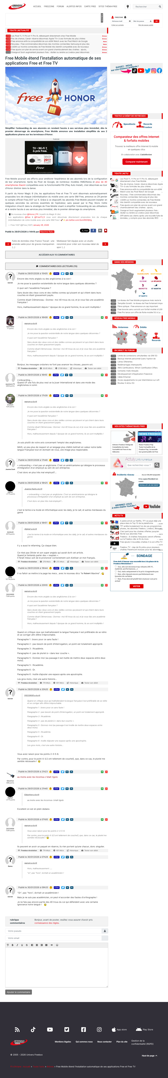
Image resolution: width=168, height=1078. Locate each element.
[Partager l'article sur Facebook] (93, 230)
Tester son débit (94, 368)
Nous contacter (104, 1041)
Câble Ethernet (124, 377)
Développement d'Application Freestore (135, 374)
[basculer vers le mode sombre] (128, 6)
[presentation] (8, 945)
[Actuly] (118, 463)
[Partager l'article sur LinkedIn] (100, 230)
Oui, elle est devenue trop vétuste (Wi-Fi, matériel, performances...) (134, 568)
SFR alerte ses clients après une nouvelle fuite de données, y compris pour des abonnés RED (141, 217)
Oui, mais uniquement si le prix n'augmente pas (138, 571)
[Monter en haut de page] (71, 273)
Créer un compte (117, 25)
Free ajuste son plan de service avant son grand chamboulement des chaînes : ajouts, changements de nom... (141, 207)
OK (156, 21)
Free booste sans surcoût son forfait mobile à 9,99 (140, 309)
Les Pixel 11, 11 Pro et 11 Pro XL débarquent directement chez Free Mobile (43, 36)
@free (27, 217)
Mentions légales (63, 1041)
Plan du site (121, 1041)
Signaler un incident (149, 485)
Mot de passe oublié (145, 25)
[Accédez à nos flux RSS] (18, 1029)
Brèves (104, 36)
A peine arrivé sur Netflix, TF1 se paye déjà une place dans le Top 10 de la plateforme (140, 522)
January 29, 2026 (41, 225)
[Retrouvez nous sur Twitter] (67, 1029)
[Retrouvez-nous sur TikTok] (33, 1029)
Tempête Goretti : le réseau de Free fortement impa (140, 303)
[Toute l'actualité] (102, 30)
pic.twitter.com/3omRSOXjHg (79, 220)
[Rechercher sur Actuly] (156, 465)
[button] (8, 945)
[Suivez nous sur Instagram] (100, 1029)
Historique (77, 368)
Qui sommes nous (84, 1041)
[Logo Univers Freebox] (17, 6)
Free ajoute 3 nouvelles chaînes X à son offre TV (141, 542)
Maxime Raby (47, 231)
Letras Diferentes (125, 362)
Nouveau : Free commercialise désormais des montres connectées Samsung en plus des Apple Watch (141, 197)
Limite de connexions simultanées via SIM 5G (137, 355)
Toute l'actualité (19, 30)
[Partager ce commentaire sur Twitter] (62, 273)
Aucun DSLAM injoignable (151, 475)
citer (56, 273)
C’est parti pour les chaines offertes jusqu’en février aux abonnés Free (139, 532)
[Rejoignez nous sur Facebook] (84, 1029)
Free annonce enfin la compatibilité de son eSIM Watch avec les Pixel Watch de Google (49, 41)
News (105, 41)
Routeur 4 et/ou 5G (126, 383)
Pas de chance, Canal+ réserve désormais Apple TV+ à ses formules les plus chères (48, 38)
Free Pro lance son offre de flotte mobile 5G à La (139, 312)
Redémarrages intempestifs (130, 365)
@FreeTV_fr (39, 217)
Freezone (119, 17)
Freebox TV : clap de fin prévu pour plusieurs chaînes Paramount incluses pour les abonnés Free (140, 549)
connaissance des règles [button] (47, 923)
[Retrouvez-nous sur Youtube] (50, 1029)
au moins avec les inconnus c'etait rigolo (37, 777)
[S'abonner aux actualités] (105, 230)
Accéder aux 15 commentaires (57, 254)
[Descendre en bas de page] (67, 273)
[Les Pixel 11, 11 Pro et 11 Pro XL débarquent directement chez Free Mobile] (114, 180)
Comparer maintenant (137, 161)
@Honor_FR (32, 214)
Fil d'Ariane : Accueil (20, 1066)
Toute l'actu (38, 1066)
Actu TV (118, 515)
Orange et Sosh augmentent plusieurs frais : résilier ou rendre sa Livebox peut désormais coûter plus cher (141, 212)
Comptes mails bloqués (128, 371)
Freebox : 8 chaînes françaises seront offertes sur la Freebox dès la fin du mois (140, 538)
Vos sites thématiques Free (129, 426)
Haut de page (148, 1055)
